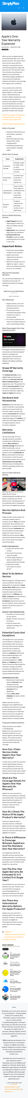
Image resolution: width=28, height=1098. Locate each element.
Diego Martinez (5, 47)
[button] (19, 8)
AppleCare (5, 49)
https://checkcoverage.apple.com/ (13, 124)
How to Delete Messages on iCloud (15, 982)
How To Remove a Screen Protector (15, 964)
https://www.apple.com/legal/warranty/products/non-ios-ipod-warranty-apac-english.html (13, 117)
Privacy (16, 1087)
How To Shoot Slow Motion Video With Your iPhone (15, 998)
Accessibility (9, 1087)
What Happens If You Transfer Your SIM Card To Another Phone (15, 973)
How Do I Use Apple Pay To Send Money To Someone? (15, 990)
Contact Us (8, 1091)
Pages (20, 1089)
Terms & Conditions (11, 1089)
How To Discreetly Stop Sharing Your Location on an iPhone (15, 956)
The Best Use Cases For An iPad (15, 934)
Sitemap (14, 1084)
